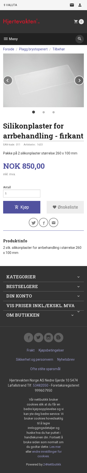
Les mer (55, 447)
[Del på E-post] (53, 222)
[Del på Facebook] (43, 222)
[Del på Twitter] (33, 222)
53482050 (40, 385)
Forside (8, 49)
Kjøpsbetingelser (51, 350)
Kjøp (25, 207)
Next (83, 79)
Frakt (31, 350)
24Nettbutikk (52, 464)
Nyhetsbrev (66, 359)
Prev (12, 79)
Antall (7, 187)
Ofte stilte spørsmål (45, 369)
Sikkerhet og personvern (34, 359)
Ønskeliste (67, 207)
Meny (13, 39)
